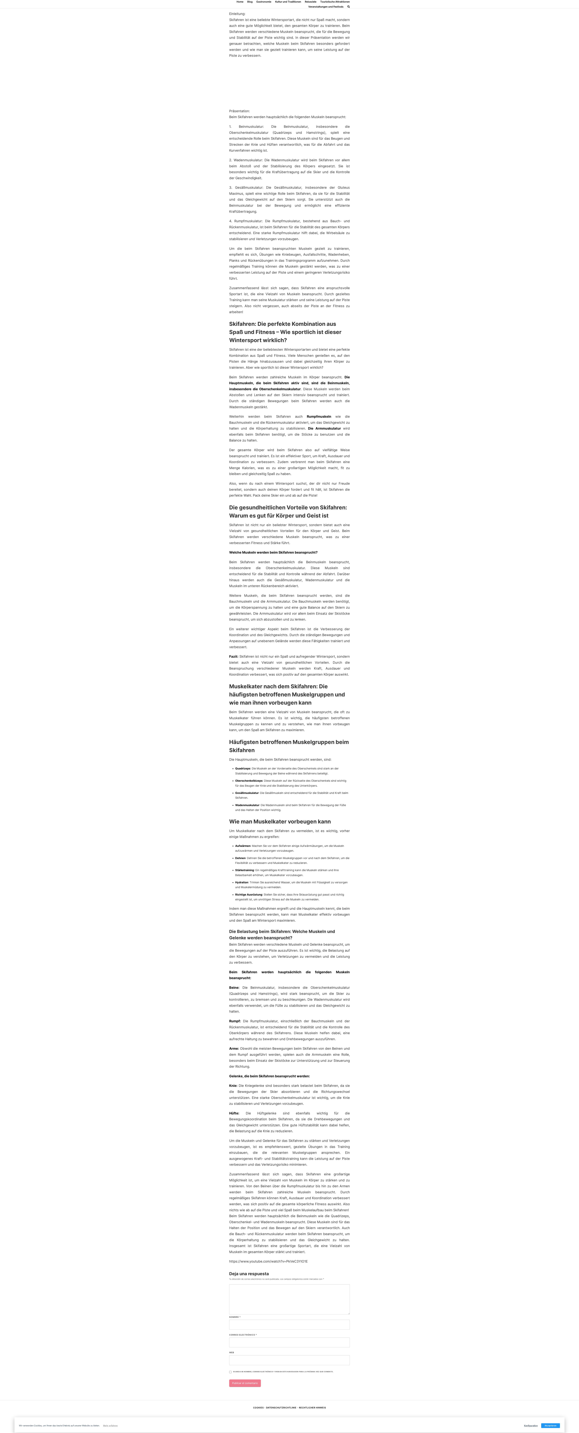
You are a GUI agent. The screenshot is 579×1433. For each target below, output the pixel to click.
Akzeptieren (551, 1425)
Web (231, 1352)
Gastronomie (263, 1)
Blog (250, 1)
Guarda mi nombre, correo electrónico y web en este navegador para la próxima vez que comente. (283, 1372)
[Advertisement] (289, 83)
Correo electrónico (243, 1335)
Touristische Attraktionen (335, 1)
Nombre (235, 1317)
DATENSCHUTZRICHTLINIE (281, 1407)
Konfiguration (531, 1425)
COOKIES (258, 1407)
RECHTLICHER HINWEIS (312, 1407)
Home (240, 1)
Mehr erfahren (110, 1425)
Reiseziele (310, 1)
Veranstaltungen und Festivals (325, 6)
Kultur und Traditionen (288, 1)
